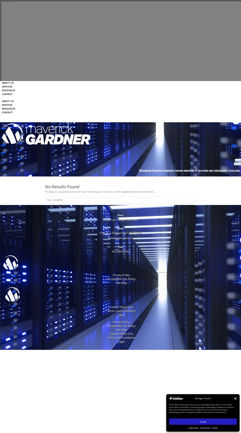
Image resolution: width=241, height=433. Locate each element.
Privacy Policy (205, 428)
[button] (235, 398)
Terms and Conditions (121, 311)
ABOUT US (8, 82)
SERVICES (7, 86)
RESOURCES (8, 90)
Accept (203, 421)
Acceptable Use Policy (121, 279)
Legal (121, 315)
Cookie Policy (193, 428)
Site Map (121, 283)
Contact (215, 428)
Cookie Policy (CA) (121, 307)
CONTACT (7, 94)
